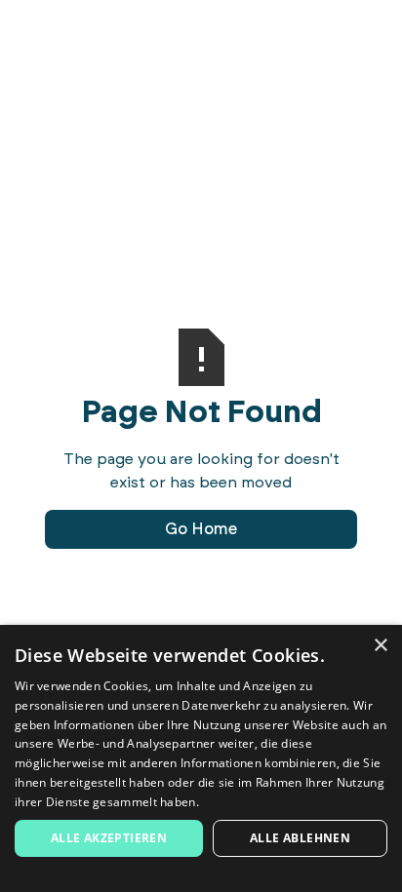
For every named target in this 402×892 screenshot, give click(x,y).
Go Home (201, 529)
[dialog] (201, 758)
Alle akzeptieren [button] (109, 838)
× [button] (380, 646)
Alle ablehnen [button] (300, 838)
